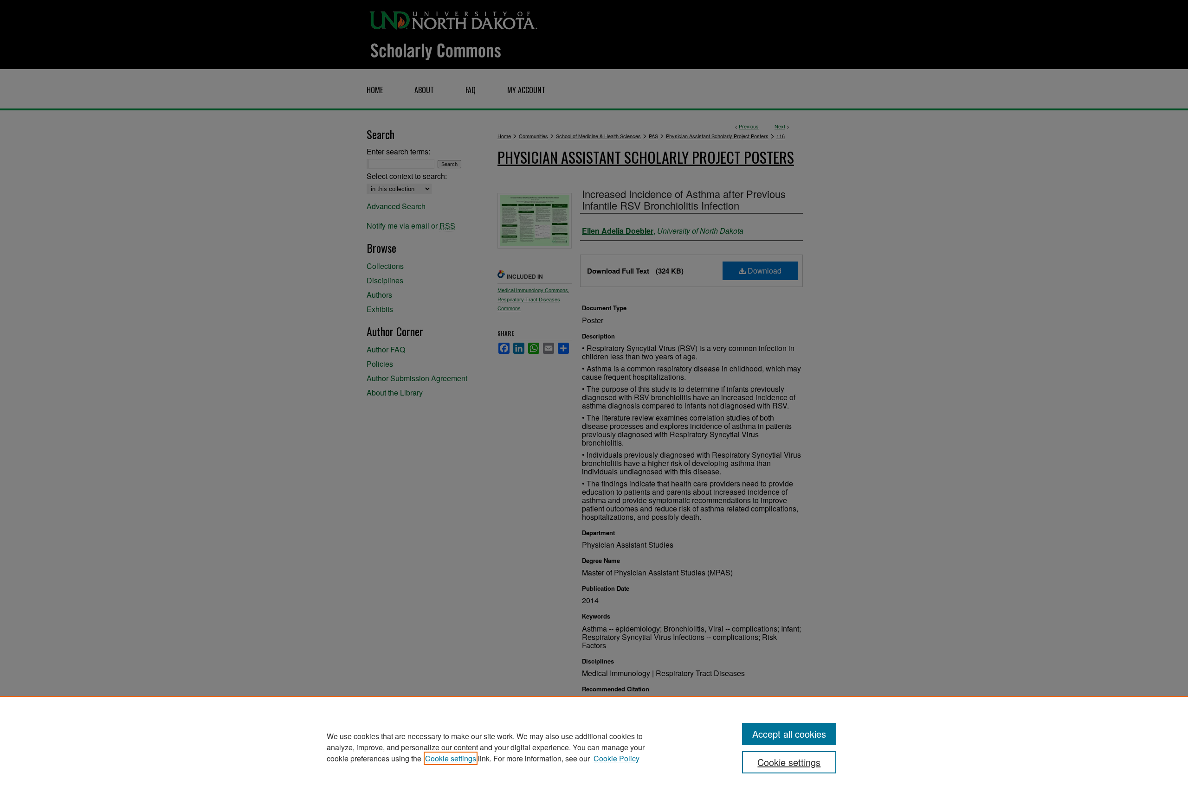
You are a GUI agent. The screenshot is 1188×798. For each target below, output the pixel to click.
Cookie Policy (616, 758)
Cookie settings (450, 758)
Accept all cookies (789, 734)
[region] (594, 747)
